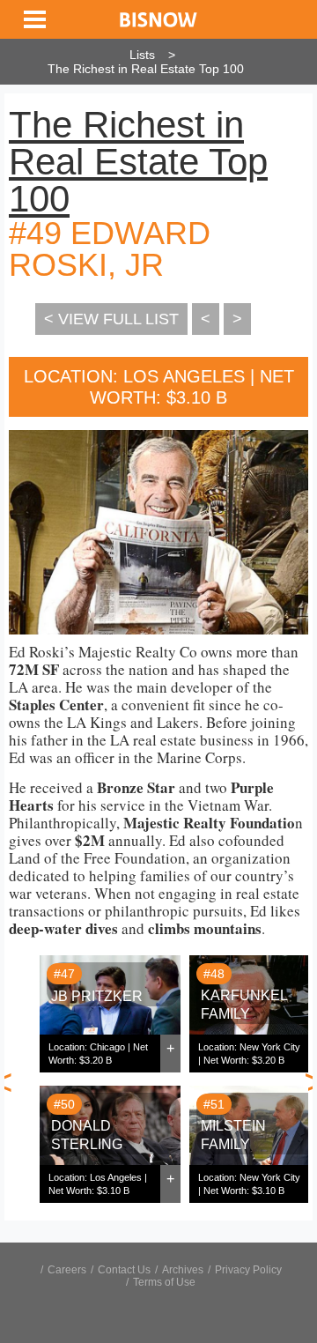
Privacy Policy (248, 1270)
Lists (142, 55)
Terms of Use (164, 1282)
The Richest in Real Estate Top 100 (146, 69)
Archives (182, 1270)
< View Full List (111, 319)
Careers (67, 1270)
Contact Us (124, 1270)
